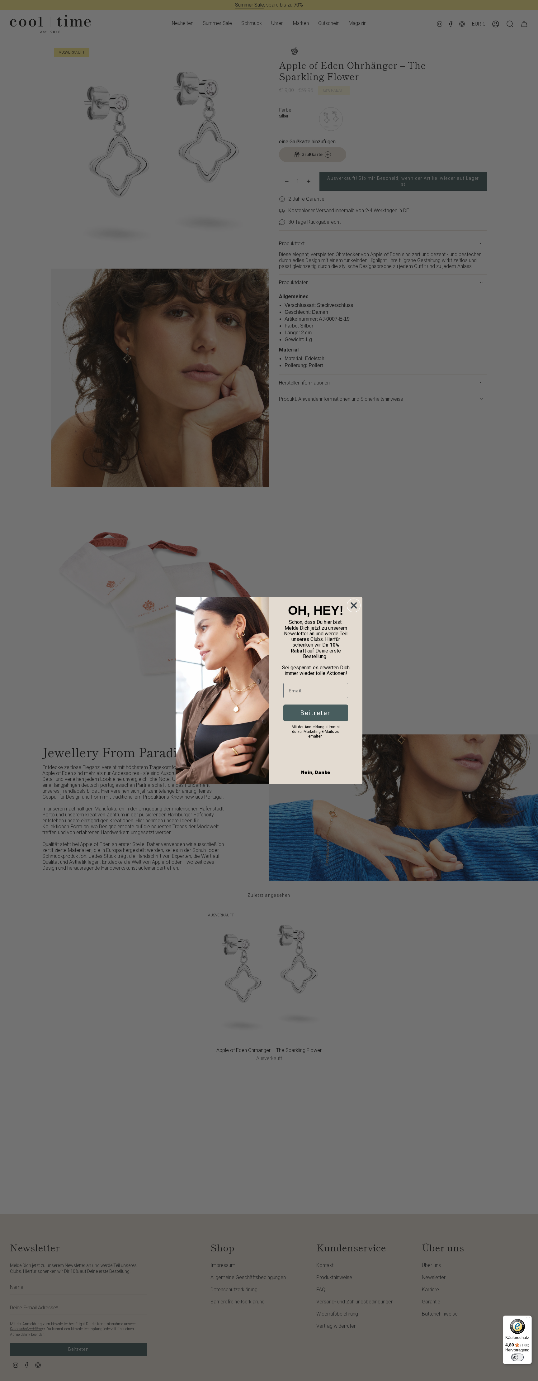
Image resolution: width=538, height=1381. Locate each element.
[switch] (517, 1357)
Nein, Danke (315, 772)
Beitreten (315, 713)
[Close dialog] (353, 605)
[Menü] (528, 1319)
